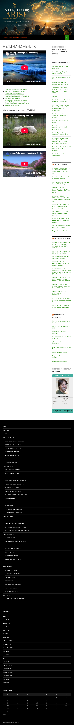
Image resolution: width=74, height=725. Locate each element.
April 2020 (6, 616)
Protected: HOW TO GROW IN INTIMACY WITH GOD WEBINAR (61, 148)
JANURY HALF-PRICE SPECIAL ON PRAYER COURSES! (59, 293)
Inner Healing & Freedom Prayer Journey (18, 530)
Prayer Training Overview (13, 444)
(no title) (54, 96)
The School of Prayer (62, 239)
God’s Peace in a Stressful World (14, 91)
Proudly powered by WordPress (11, 722)
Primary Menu (71, 37)
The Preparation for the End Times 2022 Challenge (60, 183)
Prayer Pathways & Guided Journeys (16, 541)
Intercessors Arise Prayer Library (15, 480)
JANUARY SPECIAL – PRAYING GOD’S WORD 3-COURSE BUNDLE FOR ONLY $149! (61, 189)
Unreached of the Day (60, 410)
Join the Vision (7, 566)
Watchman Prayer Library (13, 491)
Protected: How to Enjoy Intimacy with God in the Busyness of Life (59, 127)
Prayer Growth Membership (13, 509)
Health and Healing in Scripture (14, 94)
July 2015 (6, 679)
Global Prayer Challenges (13, 455)
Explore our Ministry (13, 573)
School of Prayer (8, 437)
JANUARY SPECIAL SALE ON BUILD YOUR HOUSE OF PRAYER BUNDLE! (61, 206)
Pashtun (59, 396)
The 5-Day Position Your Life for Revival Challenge (60, 177)
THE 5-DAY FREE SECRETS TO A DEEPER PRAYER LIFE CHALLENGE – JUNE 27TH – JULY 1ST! (61, 170)
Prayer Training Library (12, 459)
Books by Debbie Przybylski (13, 548)
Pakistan (66, 396)
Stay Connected (10, 577)
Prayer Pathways (10, 538)
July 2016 (6, 651)
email (68, 410)
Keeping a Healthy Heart (12, 98)
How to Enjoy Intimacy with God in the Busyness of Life (60, 133)
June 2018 (6, 620)
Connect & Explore (11, 570)
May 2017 (6, 630)
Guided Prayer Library (12, 473)
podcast (62, 411)
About (5, 434)
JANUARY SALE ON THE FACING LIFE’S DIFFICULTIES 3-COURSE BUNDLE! (61, 286)
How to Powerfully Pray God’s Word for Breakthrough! (61, 100)
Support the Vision (11, 588)
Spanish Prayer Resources (13, 559)
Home (4, 426)
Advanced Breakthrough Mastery (15, 527)
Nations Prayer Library (12, 487)
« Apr (5, 714)
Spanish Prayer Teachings (13, 563)
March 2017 (6, 637)
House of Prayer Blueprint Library (16, 495)
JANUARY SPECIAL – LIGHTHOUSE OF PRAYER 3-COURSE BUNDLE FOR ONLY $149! (61, 198)
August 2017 (7, 623)
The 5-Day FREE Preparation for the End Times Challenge (60, 306)
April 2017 (6, 634)
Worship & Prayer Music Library (15, 484)
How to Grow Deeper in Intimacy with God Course (60, 83)
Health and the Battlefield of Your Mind (17, 96)
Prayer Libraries (8, 466)
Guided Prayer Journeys (12, 545)
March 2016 (6, 661)
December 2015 (8, 672)
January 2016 (7, 668)
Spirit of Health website (12, 105)
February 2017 (7, 641)
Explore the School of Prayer (14, 441)
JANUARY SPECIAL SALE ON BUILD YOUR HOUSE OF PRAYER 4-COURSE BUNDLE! (61, 279)
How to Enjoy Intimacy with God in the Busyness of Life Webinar (60, 115)
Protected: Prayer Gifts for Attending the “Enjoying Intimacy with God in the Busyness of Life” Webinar (60, 140)
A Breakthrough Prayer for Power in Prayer (60, 72)
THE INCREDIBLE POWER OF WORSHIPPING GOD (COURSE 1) (61, 300)
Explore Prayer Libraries (12, 469)
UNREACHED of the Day (62, 376)
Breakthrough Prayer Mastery (14, 523)
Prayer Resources (8, 534)
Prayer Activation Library (13, 477)
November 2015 (8, 675)
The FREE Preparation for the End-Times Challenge (61, 226)
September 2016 (8, 648)
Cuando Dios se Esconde (59, 361)
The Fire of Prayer (60, 164)
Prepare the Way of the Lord (60, 231)
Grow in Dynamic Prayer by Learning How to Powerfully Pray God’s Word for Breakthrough (60, 107)
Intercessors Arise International (15, 38)
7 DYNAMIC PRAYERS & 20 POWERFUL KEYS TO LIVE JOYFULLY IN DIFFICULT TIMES (60, 90)
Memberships (7, 502)
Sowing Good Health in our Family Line (17, 103)
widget (67, 411)
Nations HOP (7, 595)
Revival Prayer (9, 552)
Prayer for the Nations (12, 555)
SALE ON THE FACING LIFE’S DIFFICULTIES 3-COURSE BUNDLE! (61, 213)
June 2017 (6, 627)
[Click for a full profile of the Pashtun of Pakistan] (62, 385)
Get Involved (9, 581)
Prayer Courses (8, 516)
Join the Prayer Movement (13, 584)
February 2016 (7, 665)
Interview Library (10, 498)
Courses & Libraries (11, 462)
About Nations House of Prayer (15, 599)
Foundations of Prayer (12, 452)
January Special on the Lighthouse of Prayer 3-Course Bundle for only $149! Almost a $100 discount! (61, 271)
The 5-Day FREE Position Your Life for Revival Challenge (61, 252)
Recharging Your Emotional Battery (16, 101)
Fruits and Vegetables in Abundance (15, 89)
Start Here (6, 430)
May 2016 (6, 658)
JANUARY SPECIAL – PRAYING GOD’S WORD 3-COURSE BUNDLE (60, 263)
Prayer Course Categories (13, 520)
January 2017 (7, 644)
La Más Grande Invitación (59, 352)
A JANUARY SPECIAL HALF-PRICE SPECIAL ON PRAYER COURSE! (61, 220)
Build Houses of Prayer (12, 591)
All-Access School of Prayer (13, 512)
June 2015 (6, 682)
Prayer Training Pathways (13, 448)
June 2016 (6, 655)
